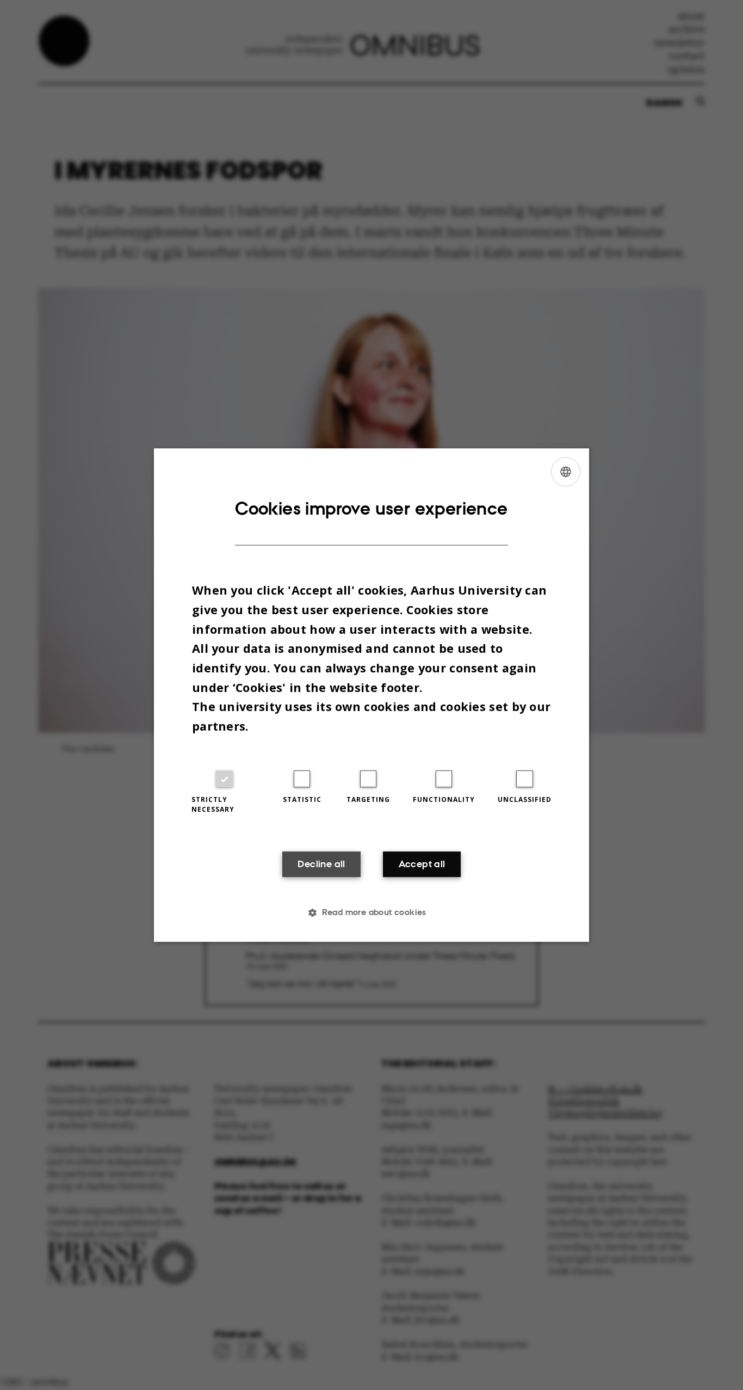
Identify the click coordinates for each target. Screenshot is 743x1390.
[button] (371, 912)
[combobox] (565, 471)
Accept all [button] (422, 864)
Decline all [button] (321, 864)
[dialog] (371, 695)
